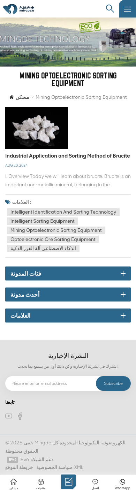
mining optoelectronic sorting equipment (55, 230)
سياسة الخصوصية (54, 467)
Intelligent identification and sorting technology (63, 212)
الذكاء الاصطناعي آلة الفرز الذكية (43, 248)
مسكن (22, 97)
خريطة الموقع (19, 467)
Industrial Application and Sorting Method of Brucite (67, 156)
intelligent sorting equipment (42, 221)
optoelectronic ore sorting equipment (52, 239)
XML (78, 467)
